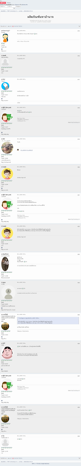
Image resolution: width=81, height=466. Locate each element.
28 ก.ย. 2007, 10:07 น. (21, 79)
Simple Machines (45, 463)
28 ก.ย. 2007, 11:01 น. (21, 254)
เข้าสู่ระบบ (17, 4)
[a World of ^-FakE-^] (1, 308)
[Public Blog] (1, 132)
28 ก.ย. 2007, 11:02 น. (21, 282)
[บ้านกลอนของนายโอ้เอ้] (1, 337)
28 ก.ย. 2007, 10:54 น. (21, 194)
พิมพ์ (79, 26)
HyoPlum (6, 254)
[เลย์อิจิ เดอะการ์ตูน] (1, 188)
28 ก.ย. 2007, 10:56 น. (21, 226)
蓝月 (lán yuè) (7, 107)
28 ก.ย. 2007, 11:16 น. (21, 407)
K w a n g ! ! (6, 30)
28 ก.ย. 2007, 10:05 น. (21, 55)
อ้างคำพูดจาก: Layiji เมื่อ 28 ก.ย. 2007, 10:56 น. (29, 318)
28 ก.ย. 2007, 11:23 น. (21, 435)
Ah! (4, 139)
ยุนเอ (4, 282)
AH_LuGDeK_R (29, 150)
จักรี (4, 343)
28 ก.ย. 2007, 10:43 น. (21, 138)
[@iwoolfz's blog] (1, 98)
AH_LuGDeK (23, 150)
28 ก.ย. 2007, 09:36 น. (21, 30)
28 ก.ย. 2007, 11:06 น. (21, 343)
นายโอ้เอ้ (5, 314)
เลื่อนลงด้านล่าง (3, 26)
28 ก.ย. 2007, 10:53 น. (21, 166)
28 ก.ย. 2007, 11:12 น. (21, 375)
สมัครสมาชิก (25, 4)
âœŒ (4, 55)
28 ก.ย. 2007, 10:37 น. (21, 107)
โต (3, 436)
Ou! (4, 79)
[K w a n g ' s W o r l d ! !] (1, 49)
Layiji (4, 167)
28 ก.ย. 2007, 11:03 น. (21, 314)
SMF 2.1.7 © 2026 (36, 463)
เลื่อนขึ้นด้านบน (3, 458)
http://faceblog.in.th (75, 122)
